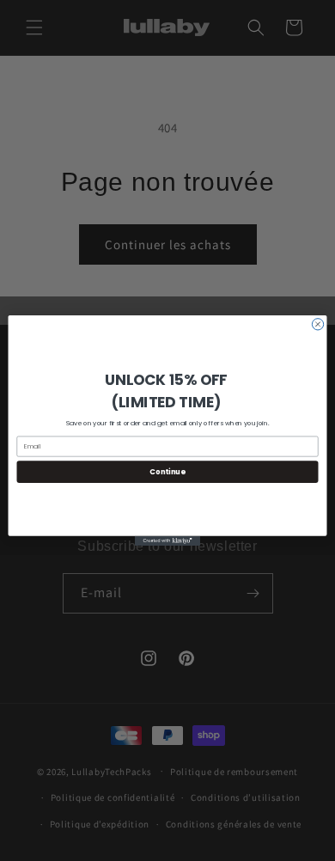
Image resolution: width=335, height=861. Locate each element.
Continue (167, 472)
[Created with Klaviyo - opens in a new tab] (167, 541)
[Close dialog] (317, 324)
